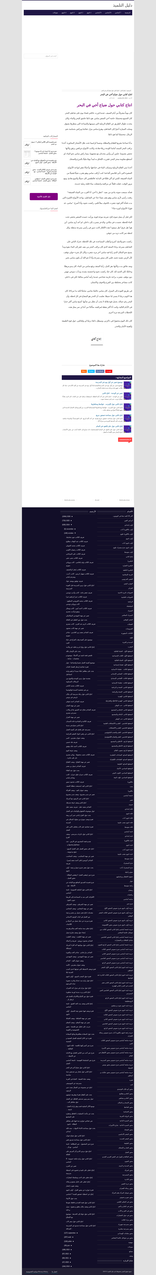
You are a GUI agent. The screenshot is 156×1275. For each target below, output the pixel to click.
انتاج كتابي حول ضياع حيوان (75, 1136)
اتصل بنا (54, 1272)
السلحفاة (130, 606)
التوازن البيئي (128, 584)
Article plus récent (124, 500)
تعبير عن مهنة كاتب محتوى (75, 628)
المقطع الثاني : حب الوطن (124, 705)
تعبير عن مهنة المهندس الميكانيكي (77, 616)
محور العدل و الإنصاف (125, 1148)
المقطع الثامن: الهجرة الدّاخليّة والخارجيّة (119, 701)
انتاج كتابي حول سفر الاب (74, 1221)
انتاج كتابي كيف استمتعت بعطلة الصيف (79, 786)
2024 (68, 525)
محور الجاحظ (128, 1107)
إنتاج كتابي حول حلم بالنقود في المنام (109, 426)
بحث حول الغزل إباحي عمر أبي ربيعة (78, 815)
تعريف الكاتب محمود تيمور (75, 782)
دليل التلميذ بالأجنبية (43, 196)
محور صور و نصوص (126, 1197)
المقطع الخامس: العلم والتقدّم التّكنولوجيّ (119, 737)
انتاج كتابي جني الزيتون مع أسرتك (77, 798)
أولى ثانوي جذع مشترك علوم (123, 547)
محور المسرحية (127, 1175)
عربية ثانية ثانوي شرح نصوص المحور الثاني (118, 1019)
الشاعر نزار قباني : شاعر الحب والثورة (79, 952)
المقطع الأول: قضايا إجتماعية (123, 665)
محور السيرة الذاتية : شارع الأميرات (121, 1125)
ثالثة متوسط (129, 827)
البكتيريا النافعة (128, 570)
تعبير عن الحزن (71, 1166)
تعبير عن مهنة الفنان (73, 706)
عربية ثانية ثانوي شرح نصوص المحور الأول (118, 1010)
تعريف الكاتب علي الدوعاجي (75, 554)
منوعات (130, 1247)
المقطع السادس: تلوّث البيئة (123, 777)
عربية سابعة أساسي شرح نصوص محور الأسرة (117, 1048)
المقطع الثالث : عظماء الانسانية (122, 669)
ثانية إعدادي (129, 836)
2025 (68, 520)
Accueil (97, 500)
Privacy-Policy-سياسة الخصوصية (37, 1272)
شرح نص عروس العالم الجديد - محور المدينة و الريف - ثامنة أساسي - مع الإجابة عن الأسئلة (44, 171)
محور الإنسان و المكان (125, 1103)
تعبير (131, 800)
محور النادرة (129, 1179)
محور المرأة (129, 1170)
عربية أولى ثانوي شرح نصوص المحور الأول (118, 908)
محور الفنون (129, 1161)
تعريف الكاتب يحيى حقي (74, 558)
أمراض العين (128, 520)
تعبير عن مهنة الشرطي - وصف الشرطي (79, 904)
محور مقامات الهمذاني (125, 1233)
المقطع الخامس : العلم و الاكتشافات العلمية (118, 723)
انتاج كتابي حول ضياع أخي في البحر (78, 1067)
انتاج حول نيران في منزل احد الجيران (78, 988)
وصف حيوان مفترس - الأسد (75, 965)
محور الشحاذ (128, 1130)
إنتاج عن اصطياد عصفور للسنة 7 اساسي (79, 1194)
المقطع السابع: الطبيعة (125, 764)
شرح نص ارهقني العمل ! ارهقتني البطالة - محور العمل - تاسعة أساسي (45, 180)
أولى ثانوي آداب (127, 543)
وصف (131, 1256)
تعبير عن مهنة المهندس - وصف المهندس (79, 956)
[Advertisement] (78, 34)
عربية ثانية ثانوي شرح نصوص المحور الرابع (118, 1028)
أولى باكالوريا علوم (126, 534)
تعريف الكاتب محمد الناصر (75, 686)
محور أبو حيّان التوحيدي (125, 1089)
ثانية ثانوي (129, 845)
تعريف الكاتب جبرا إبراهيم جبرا (76, 597)
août (69, 1237)
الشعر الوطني (128, 620)
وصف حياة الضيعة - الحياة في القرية (78, 1079)
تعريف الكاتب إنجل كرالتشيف (76, 570)
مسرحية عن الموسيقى (74, 1083)
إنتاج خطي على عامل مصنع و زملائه (78, 1182)
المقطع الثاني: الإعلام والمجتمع (122, 714)
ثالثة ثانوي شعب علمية (125, 822)
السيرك (130, 611)
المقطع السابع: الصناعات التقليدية (121, 755)
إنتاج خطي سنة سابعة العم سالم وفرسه (79, 928)
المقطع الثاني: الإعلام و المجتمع (122, 710)
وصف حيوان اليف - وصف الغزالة (77, 790)
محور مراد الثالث (127, 1220)
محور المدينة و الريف (126, 1166)
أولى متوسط (128, 552)
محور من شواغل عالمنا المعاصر (122, 1238)
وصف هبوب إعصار (72, 1186)
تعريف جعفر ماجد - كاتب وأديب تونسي (79, 593)
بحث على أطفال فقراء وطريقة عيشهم (79, 1095)
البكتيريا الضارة (128, 566)
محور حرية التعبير (127, 1184)
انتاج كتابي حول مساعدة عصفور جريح (109, 415)
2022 (67, 1254)
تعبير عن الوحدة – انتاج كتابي (112, 393)
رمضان (130, 890)
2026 (68, 516)
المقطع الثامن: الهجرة (125, 696)
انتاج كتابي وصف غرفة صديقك (76, 803)
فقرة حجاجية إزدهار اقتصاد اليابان (77, 667)
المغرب (130, 647)
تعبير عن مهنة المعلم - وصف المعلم (78, 1022)
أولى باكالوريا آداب (126, 529)
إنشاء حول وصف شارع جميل (75, 932)
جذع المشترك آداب (126, 868)
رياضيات (130, 895)
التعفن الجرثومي (127, 579)
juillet (70, 1241)
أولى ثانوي (129, 538)
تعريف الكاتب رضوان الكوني (75, 550)
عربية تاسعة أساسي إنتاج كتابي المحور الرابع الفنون (115, 945)
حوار (131, 881)
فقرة (131, 1080)
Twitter (91, 371)
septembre (72, 1233)
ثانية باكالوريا (128, 841)
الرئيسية (127, 13)
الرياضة (130, 602)
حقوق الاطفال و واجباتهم (124, 877)
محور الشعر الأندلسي (125, 1134)
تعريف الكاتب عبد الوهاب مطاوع (77, 541)
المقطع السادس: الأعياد (125, 768)
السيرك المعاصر (127, 615)
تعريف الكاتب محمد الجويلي (75, 546)
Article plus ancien (69, 500)
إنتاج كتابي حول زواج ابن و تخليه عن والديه (80, 647)
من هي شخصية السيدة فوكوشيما (77, 690)
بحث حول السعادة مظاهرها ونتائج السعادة (80, 1034)
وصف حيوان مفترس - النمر (75, 738)
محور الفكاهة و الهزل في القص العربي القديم (117, 1157)
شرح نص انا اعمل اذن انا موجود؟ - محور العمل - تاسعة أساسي (45, 152)
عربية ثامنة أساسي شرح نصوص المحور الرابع (117, 963)
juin (68, 1245)
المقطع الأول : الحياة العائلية (123, 651)
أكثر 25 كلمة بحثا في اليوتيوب (123, 516)
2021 (67, 1258)
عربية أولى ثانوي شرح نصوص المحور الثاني (118, 920)
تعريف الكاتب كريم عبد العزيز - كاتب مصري (80, 624)
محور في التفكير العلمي (125, 1202)
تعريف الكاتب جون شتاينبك (75, 537)
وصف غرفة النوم (71, 750)
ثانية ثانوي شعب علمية (125, 854)
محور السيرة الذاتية (126, 1121)
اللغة (131, 638)
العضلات (130, 624)
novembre (69, 529)
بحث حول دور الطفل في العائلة (76, 620)
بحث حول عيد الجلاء (72, 770)
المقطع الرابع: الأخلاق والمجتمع (122, 746)
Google (108, 371)
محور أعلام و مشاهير (126, 1098)
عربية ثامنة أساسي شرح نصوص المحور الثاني (117, 954)
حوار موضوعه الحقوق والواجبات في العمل (80, 811)
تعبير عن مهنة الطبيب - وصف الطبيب (78, 937)
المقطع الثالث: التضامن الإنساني (122, 674)
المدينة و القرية (127, 642)
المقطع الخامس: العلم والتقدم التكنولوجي (119, 732)
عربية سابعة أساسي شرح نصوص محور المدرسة (116, 1060)
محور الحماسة (128, 1112)
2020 (67, 1262)
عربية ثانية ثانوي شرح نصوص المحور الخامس (117, 1024)
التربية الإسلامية (127, 575)
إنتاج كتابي (111, 98)
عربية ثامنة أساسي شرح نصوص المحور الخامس (116, 958)
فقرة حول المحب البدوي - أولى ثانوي (78, 976)
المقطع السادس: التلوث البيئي (122, 773)
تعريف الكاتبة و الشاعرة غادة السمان (78, 721)
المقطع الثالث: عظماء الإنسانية (122, 683)
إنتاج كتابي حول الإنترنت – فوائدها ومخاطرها (107, 404)
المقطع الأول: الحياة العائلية (123, 660)
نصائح (131, 1251)
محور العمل (129, 1152)
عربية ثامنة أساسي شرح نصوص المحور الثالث (117, 949)
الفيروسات (129, 629)
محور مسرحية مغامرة (125, 1229)
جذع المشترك (128, 863)
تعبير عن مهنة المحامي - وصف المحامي (79, 908)
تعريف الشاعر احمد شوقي (75, 701)
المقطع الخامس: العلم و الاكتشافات (121, 728)
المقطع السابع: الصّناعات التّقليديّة (121, 759)
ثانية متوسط (129, 859)
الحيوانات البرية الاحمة (125, 593)
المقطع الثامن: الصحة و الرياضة (122, 687)
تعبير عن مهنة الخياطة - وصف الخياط (78, 1018)
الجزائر (130, 588)
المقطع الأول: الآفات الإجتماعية (122, 656)
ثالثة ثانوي (129, 813)
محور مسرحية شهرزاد (125, 1224)
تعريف (131, 804)
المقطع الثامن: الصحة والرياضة (122, 692)
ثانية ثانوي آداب (127, 850)
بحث (131, 786)
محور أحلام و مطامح (126, 1094)
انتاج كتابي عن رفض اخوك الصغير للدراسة (80, 734)
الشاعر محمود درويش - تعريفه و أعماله (79, 941)
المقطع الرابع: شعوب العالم (123, 750)
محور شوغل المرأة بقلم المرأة (122, 1193)
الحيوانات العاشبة (127, 597)
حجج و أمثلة (129, 872)
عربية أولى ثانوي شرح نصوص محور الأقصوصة (117, 925)
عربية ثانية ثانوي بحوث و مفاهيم (122, 1006)
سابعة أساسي (128, 899)
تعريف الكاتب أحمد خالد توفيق (76, 746)
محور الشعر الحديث (126, 1139)
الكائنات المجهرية (127, 633)
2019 (68, 1266)
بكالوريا (130, 791)
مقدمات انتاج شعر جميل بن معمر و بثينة (79, 913)
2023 (68, 1250)
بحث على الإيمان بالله (73, 651)
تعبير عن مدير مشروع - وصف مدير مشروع (80, 794)
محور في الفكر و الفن (125, 1206)
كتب (131, 1085)
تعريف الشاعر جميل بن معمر (76, 766)
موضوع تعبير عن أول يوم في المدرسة (109, 382)
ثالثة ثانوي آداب (127, 818)
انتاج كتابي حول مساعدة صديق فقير (78, 1140)
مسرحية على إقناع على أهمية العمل (78, 730)
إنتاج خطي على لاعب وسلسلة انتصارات (79, 1177)
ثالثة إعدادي (129, 809)
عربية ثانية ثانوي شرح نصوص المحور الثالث (118, 1015)
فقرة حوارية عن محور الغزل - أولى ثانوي (79, 1190)
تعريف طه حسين (71, 742)
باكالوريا (130, 782)
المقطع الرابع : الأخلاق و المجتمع (122, 741)
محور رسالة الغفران (126, 1188)
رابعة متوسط (128, 886)
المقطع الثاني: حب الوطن (124, 719)
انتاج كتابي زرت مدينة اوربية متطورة (78, 992)
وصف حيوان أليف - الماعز (74, 961)
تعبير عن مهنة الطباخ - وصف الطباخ (78, 762)
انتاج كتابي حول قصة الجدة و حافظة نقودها (80, 1202)
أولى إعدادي (129, 525)
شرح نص (130, 904)
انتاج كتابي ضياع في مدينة (74, 725)
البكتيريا (130, 561)
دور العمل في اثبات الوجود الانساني (78, 917)
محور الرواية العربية (126, 1116)
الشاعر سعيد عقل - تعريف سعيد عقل (78, 807)
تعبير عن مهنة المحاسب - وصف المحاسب (80, 856)
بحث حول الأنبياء (71, 1198)
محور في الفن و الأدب (125, 1211)
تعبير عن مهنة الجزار (73, 717)
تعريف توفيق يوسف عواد (74, 581)
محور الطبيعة (128, 1143)
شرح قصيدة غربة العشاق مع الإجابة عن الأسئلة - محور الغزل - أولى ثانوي (44, 161)
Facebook (100, 371)
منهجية (130, 1242)
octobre (70, 533)
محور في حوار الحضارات (124, 1215)
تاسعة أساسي (128, 795)
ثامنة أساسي (128, 831)
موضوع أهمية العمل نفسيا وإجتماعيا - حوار (80, 663)
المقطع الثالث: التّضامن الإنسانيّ (122, 678)
